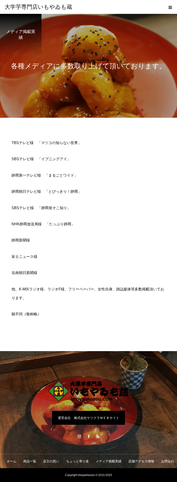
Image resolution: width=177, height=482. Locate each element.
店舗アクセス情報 (141, 461)
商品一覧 (29, 461)
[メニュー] (170, 7)
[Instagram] (79, 436)
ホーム (11, 461)
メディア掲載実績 (108, 461)
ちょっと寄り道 (77, 461)
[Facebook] (88, 436)
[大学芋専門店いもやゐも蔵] (88, 391)
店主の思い (51, 461)
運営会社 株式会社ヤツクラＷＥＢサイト (88, 418)
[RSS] (97, 436)
